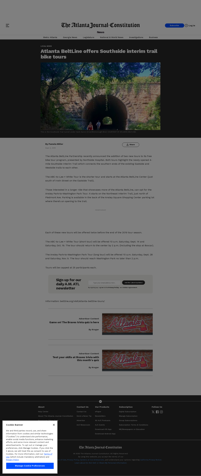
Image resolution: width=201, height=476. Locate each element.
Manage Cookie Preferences (30, 466)
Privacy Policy (12, 460)
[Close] (54, 425)
